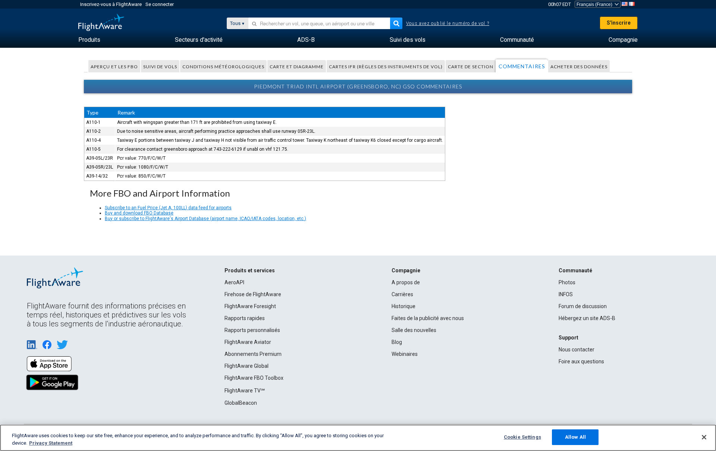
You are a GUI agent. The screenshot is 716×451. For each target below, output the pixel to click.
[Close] (704, 437)
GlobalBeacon (240, 403)
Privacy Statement (50, 443)
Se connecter (159, 4)
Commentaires (522, 66)
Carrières (402, 294)
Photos (567, 282)
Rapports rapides (244, 318)
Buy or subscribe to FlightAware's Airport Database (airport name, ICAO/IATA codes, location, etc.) (205, 218)
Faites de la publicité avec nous (428, 318)
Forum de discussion (583, 306)
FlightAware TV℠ (244, 391)
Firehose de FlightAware (252, 294)
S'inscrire (619, 23)
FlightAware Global (246, 366)
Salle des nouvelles (414, 330)
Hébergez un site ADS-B (587, 318)
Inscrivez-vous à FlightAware (111, 4)
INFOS (566, 294)
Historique (403, 306)
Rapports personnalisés (252, 330)
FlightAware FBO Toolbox (253, 378)
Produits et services (249, 270)
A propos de (406, 282)
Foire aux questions (581, 361)
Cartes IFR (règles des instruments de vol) (386, 66)
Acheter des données (578, 66)
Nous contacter (576, 350)
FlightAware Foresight (250, 306)
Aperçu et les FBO (114, 66)
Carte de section (470, 66)
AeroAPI (234, 282)
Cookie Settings (522, 437)
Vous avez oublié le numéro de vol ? (447, 23)
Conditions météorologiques (223, 66)
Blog (397, 342)
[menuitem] (89, 40)
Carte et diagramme (297, 66)
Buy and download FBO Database (139, 213)
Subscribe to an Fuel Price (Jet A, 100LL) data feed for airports (168, 207)
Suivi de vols (160, 66)
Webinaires (405, 354)
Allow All (575, 437)
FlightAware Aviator (247, 342)
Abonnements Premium (253, 354)
